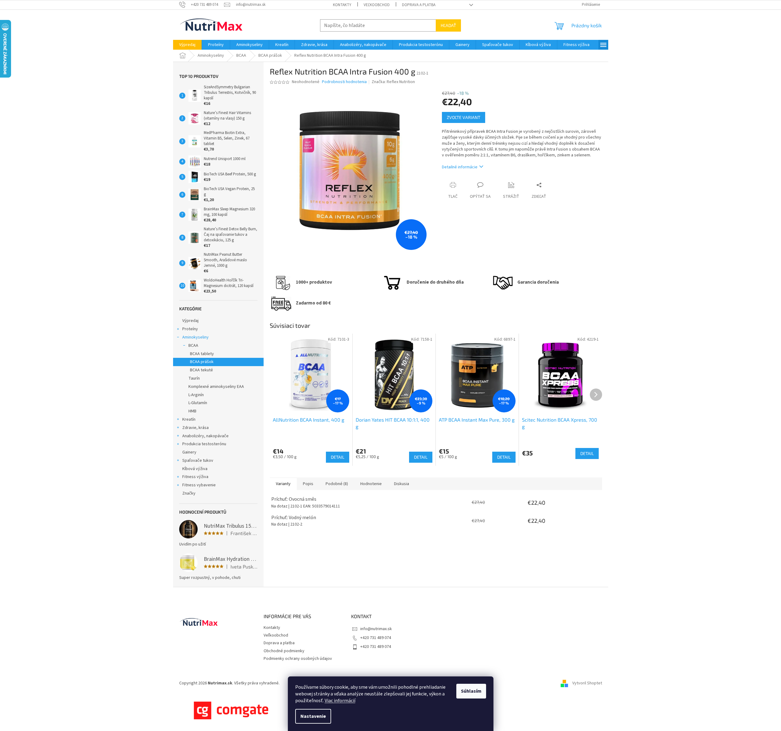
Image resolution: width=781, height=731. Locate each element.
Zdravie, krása (195, 428)
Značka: (393, 82)
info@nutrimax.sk (376, 629)
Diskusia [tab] (401, 484)
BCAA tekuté (201, 370)
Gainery (189, 452)
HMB (192, 411)
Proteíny (190, 329)
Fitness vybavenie (199, 485)
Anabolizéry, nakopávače (205, 436)
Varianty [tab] (283, 484)
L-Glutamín (197, 403)
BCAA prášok (202, 362)
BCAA (193, 346)
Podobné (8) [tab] (337, 484)
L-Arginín (196, 395)
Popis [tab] (308, 484)
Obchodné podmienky (284, 651)
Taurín (194, 378)
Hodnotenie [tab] (371, 484)
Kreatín (188, 419)
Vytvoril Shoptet (587, 683)
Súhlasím (471, 691)
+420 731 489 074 (375, 638)
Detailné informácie (459, 167)
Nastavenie (313, 716)
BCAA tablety (202, 354)
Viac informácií (340, 700)
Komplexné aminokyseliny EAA (216, 387)
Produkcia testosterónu (204, 444)
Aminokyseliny (195, 337)
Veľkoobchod (377, 5)
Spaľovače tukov (197, 460)
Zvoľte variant (463, 117)
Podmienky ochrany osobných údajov (298, 659)
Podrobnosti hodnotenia (344, 82)
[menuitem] (187, 45)
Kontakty (342, 5)
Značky (188, 493)
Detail (337, 457)
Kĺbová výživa (194, 469)
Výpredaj (190, 321)
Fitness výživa (195, 477)
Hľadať (448, 25)
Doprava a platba (418, 5)
